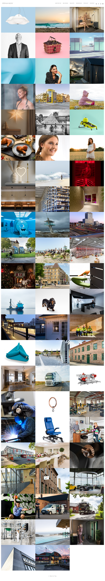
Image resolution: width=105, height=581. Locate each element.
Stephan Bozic (7, 3)
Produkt (86, 3)
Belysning (65, 3)
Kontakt (92, 3)
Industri (72, 3)
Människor (79, 3)
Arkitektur (58, 3)
